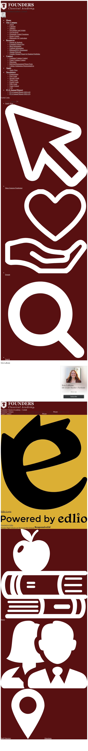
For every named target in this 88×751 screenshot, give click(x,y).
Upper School (14, 86)
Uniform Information (16, 48)
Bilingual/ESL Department (18, 50)
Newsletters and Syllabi (17, 30)
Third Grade (13, 80)
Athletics (12, 28)
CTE (11, 88)
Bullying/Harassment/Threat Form (21, 64)
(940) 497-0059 (52, 414)
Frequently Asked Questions (19, 34)
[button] (11, 22)
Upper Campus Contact (17, 60)
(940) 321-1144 (63, 412)
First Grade (13, 76)
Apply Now (13, 70)
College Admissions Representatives (21, 66)
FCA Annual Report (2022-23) (19, 94)
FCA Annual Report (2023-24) (19, 92)
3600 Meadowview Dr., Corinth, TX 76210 (27, 414)
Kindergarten (13, 74)
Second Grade (14, 78)
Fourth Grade (14, 82)
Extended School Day (16, 44)
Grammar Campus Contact (18, 58)
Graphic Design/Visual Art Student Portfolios (24, 54)
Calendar (12, 26)
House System (14, 36)
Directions (12, 62)
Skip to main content (8, 2)
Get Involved (13, 32)
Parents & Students (15, 42)
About (11, 25)
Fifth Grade (13, 84)
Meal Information (15, 46)
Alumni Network (15, 52)
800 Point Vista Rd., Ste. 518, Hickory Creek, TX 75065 (33, 412)
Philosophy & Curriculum (18, 38)
